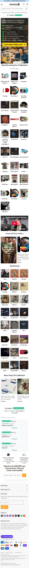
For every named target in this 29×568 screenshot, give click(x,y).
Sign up (4, 507)
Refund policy (18, 552)
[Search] (26, 8)
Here (17, 68)
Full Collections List (5, 554)
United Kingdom (8, 539)
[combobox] (12, 8)
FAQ (2, 561)
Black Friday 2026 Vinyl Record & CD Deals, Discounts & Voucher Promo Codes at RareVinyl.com (13, 556)
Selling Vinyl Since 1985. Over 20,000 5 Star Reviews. (14, 12)
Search (2, 552)
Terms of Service (10, 552)
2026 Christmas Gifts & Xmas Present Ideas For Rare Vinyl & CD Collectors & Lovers (13, 559)
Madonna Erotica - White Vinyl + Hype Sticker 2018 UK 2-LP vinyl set (8, 397)
